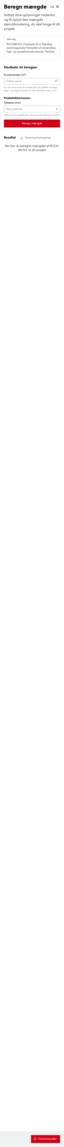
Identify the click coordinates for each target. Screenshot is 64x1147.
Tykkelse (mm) (12, 102)
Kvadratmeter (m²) (15, 75)
